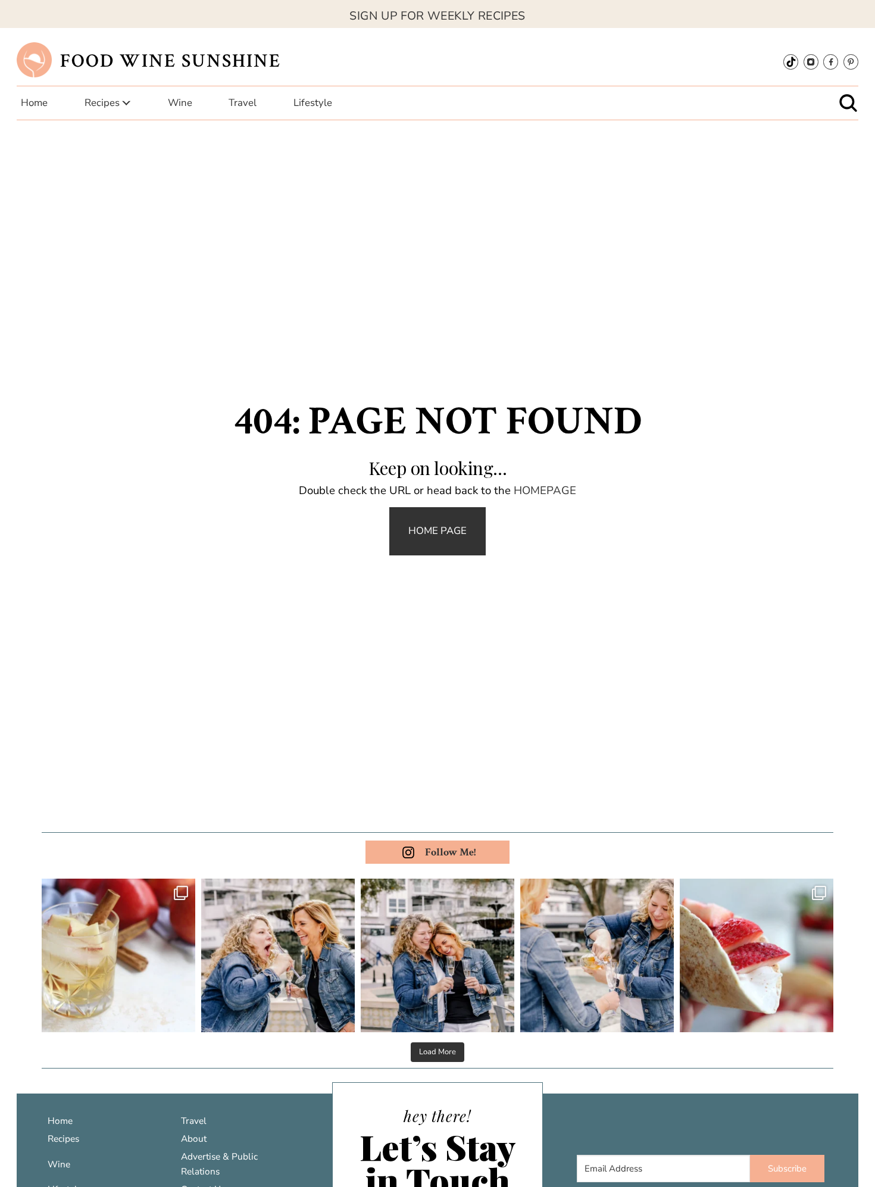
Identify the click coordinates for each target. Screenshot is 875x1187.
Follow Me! (450, 852)
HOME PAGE (437, 531)
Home (60, 1120)
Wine (59, 1164)
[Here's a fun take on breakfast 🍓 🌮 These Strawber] (756, 955)
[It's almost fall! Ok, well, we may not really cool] (118, 955)
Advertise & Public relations (219, 1163)
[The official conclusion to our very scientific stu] (278, 955)
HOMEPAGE (545, 490)
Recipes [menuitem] (102, 103)
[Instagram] (811, 61)
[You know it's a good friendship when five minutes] (437, 955)
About (194, 1138)
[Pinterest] (850, 61)
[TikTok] (790, 61)
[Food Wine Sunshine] (34, 59)
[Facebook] (830, 61)
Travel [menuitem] (243, 103)
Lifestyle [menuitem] (312, 103)
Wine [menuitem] (180, 103)
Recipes (63, 1138)
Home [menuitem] (34, 103)
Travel (194, 1120)
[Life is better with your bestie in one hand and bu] (597, 955)
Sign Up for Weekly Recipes (437, 16)
